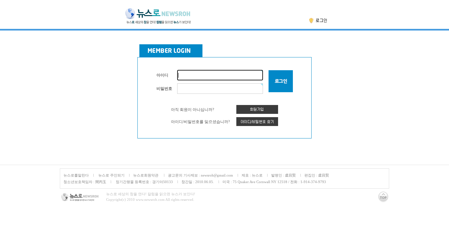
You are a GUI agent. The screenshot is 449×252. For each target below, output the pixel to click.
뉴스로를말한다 (76, 175)
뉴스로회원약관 (146, 175)
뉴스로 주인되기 (111, 175)
